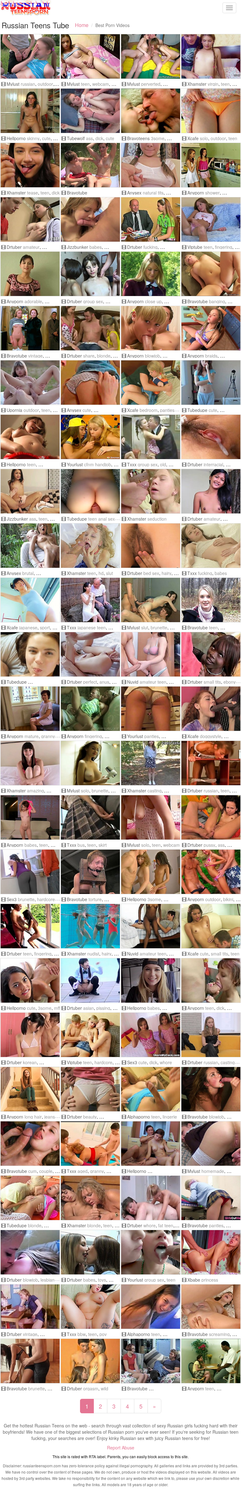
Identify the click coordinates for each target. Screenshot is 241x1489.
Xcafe (193, 138)
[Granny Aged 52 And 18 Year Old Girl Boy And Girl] (90, 1143)
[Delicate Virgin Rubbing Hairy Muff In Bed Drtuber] (150, 545)
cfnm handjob (97, 464)
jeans (49, 1117)
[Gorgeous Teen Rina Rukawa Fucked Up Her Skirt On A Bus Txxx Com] (90, 817)
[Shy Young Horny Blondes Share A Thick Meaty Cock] (90, 328)
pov (103, 1334)
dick (99, 138)
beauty (90, 1117)
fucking (150, 247)
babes (95, 247)
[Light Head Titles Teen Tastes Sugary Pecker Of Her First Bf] (90, 382)
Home (81, 25)
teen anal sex (101, 519)
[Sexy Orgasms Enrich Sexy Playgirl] (90, 273)
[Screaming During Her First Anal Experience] (211, 1306)
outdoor (45, 84)
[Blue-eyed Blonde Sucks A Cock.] (150, 328)
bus (81, 845)
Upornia (14, 410)
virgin (213, 84)
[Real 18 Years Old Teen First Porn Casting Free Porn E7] (150, 763)
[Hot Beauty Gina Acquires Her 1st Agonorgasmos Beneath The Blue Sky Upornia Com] (30, 382)
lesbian (47, 1280)
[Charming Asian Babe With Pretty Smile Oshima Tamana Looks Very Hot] (30, 600)
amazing (35, 790)
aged (83, 1171)
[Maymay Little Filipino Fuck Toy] (211, 491)
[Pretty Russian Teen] (30, 56)
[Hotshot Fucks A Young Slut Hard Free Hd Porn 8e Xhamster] (90, 545)
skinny (33, 138)
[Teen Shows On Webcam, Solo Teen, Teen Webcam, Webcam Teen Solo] (150, 817)
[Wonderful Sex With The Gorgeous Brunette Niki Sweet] (30, 871)
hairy (166, 573)
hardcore (46, 899)
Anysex (134, 192)
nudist (93, 953)
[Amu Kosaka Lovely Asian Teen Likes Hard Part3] (211, 436)
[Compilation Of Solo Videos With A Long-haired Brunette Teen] (90, 763)
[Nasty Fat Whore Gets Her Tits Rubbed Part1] (150, 1197)
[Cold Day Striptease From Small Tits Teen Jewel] (211, 600)
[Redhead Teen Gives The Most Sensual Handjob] (150, 654)
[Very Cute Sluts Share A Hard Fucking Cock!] (150, 1034)
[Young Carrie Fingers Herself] (211, 219)
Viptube (194, 247)
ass (89, 138)
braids (211, 356)
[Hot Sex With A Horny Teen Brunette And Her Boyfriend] (30, 1360)
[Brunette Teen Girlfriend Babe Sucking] (90, 219)
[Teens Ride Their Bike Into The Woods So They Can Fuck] (90, 165)
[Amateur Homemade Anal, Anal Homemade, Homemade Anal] (90, 491)
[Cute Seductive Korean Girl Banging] (30, 1034)
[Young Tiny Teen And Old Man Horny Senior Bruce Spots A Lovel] (30, 926)
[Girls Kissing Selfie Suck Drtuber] (30, 1252)
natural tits (153, 192)
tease (32, 192)
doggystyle (210, 736)
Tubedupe (197, 410)
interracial (213, 464)
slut (109, 573)
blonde (103, 356)
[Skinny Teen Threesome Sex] (150, 871)
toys (102, 1280)
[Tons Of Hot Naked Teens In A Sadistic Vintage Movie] (30, 328)
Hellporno (16, 138)
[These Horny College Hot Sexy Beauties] (90, 1252)
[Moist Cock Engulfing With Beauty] (90, 1089)
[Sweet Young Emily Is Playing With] (30, 436)
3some (157, 138)
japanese (28, 627)
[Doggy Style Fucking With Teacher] (150, 219)
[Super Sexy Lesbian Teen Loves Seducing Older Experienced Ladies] (30, 708)
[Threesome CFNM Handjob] (90, 436)
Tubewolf (76, 138)
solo (204, 138)
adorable (33, 301)
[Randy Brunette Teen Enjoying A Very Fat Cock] (211, 980)
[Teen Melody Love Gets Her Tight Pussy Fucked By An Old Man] (90, 708)
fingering (223, 247)
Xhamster (196, 84)
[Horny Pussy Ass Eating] (211, 817)
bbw (82, 1334)
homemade (212, 1171)
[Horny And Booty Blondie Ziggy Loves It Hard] (211, 273)
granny (48, 736)
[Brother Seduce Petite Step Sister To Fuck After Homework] (150, 491)
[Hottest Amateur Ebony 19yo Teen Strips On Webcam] (150, 926)
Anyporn (195, 192)
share (88, 356)
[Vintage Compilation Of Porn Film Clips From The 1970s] (30, 1306)
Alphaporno (138, 1117)
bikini (228, 899)
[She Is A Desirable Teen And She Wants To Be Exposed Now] (30, 1089)
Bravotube (77, 192)
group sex (93, 301)
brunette (159, 627)
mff (57, 1008)
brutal (28, 573)
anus (104, 682)
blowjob (152, 356)
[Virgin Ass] (90, 1034)
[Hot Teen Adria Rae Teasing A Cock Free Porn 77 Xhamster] (30, 165)
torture (95, 899)
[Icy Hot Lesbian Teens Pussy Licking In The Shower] (211, 165)
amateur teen (153, 682)
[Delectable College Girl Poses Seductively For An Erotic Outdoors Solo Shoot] (150, 273)
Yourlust (75, 464)
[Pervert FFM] (150, 56)
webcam (100, 84)
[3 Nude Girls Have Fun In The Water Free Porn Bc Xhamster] (90, 926)
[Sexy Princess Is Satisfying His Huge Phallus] (211, 1252)
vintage (35, 356)
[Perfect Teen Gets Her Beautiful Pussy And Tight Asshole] (90, 654)
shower (212, 192)
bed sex (151, 573)
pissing (103, 1008)
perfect (90, 682)
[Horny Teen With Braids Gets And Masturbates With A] (211, 328)
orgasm (90, 1388)
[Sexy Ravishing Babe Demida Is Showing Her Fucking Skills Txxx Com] (211, 545)
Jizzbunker (77, 247)
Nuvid (132, 682)
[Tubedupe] (211, 382)
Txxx (132, 464)
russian (28, 84)
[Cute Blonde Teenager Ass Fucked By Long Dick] (90, 110)
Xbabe (193, 1280)
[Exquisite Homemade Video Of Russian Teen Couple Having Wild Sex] (211, 1143)
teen (85, 84)
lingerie (170, 1117)
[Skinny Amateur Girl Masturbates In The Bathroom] (211, 1197)
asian (88, 1008)
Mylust (13, 84)
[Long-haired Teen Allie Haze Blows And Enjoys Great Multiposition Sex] (211, 1089)
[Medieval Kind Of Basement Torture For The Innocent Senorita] (90, 871)
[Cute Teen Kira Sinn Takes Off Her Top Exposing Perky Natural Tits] (150, 165)
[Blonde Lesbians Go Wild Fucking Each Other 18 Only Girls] (30, 1197)
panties (167, 410)
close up (153, 301)
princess (209, 1280)
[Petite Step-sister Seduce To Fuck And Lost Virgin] (211, 56)
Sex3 (12, 899)
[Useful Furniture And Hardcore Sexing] (211, 763)
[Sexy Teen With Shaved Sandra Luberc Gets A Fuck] (30, 817)
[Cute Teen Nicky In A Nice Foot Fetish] (30, 110)
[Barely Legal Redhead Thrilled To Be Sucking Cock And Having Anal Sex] (150, 1360)
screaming (219, 1334)
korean (30, 1062)
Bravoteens (138, 138)
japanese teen (92, 627)
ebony (229, 682)
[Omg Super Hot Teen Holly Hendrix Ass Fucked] (30, 491)
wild (104, 1388)
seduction (157, 519)
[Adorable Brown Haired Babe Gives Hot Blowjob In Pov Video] (30, 273)
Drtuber (14, 247)
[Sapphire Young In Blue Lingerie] (150, 1089)
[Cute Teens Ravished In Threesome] (30, 980)
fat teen (165, 1225)
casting (154, 790)
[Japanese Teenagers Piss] (90, 980)
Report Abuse (120, 1447)
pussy (209, 845)
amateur (31, 247)
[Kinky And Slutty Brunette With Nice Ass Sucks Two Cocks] (150, 600)
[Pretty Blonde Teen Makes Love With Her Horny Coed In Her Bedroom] (150, 382)
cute (46, 138)
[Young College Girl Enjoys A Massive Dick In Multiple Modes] (150, 980)
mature (31, 736)
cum (32, 1171)
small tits (212, 682)
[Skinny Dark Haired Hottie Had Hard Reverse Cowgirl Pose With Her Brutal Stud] (30, 545)
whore (166, 1062)
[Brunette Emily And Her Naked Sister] (150, 1143)
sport (45, 627)
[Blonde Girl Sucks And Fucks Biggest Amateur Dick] (150, 708)
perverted (150, 84)
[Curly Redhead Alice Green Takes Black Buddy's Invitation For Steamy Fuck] (211, 708)
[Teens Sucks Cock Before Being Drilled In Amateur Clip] (30, 1143)
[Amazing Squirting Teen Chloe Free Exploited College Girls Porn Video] (30, 763)
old (163, 464)
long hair (33, 1117)
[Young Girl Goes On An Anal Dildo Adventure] (150, 1306)
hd (101, 573)
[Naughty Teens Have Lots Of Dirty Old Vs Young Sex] (150, 110)
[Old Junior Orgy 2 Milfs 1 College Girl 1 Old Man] (150, 436)
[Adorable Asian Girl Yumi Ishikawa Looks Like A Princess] (211, 110)
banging (217, 301)
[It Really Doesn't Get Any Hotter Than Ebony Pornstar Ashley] (211, 654)
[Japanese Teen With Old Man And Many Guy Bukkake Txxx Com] (90, 600)
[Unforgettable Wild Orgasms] (90, 1360)
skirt (103, 845)
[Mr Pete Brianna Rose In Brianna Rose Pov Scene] (90, 1306)
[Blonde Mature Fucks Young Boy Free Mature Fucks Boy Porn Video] (90, 1197)
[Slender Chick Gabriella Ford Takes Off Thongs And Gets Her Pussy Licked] (211, 926)
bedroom (149, 410)
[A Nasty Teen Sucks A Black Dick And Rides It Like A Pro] (211, 1360)
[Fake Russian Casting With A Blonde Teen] (211, 1034)
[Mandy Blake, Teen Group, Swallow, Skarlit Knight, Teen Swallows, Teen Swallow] (150, 1252)
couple (45, 1171)
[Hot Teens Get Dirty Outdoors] (211, 871)
